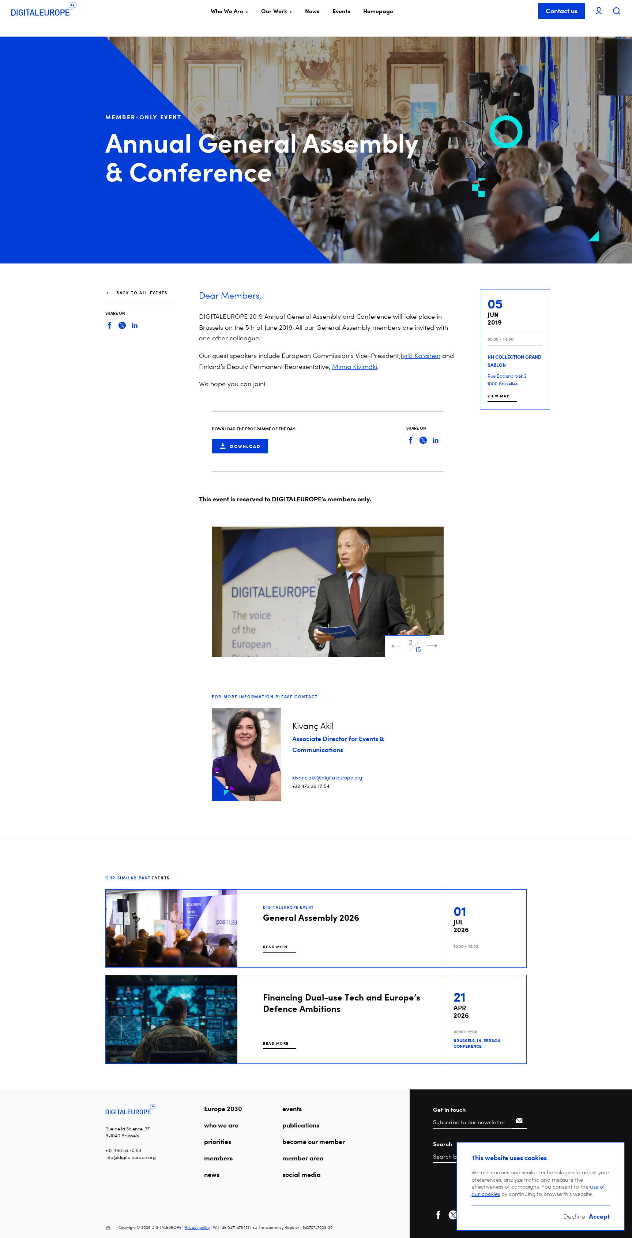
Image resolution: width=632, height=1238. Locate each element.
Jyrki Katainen (419, 355)
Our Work (274, 11)
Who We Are (227, 11)
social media (301, 1174)
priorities (217, 1141)
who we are (221, 1125)
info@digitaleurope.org (130, 1157)
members (218, 1158)
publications (300, 1125)
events (292, 1108)
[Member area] (598, 11)
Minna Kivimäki (354, 366)
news (211, 1174)
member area (303, 1158)
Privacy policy (197, 1227)
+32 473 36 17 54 (311, 786)
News (312, 11)
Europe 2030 (223, 1108)
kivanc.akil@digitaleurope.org (327, 777)
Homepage (378, 11)
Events (341, 11)
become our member (313, 1141)
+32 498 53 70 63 (123, 1150)
